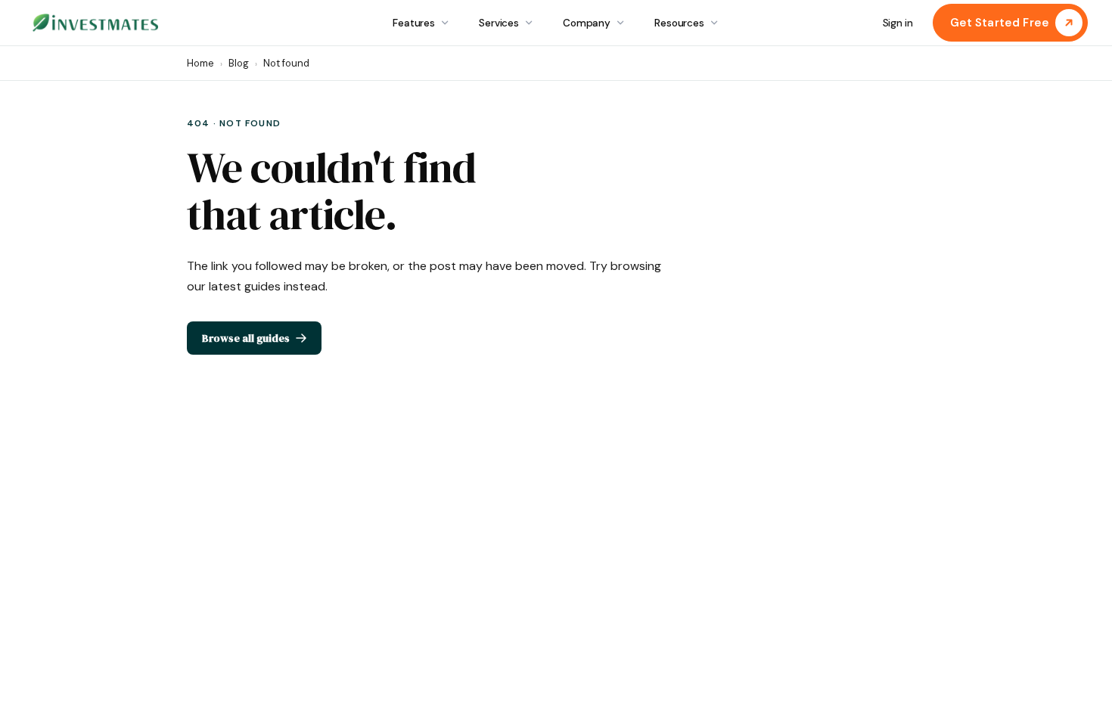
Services (499, 23)
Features (414, 23)
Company (586, 23)
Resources (679, 23)
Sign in (898, 23)
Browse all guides (246, 338)
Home (200, 63)
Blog (238, 63)
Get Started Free (999, 22)
